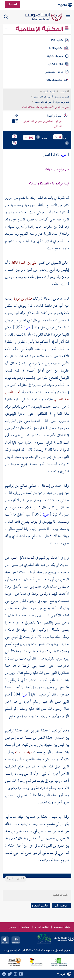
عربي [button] (63, 4)
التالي (11, 878)
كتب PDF (57, 40)
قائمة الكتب (55, 64)
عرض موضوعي (54, 72)
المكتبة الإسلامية (40, 28)
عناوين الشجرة (40, 905)
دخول (11, 4)
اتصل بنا (25, 927)
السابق (19, 878)
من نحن (12, 927)
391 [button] (31, 137)
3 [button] (60, 137)
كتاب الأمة (55, 48)
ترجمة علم (61, 905)
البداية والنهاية (49, 92)
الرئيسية (63, 92)
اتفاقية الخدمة (42, 927)
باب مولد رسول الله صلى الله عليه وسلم (52, 102)
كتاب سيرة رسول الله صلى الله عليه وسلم (51, 97)
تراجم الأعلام (54, 80)
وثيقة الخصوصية (62, 927)
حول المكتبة (55, 56)
